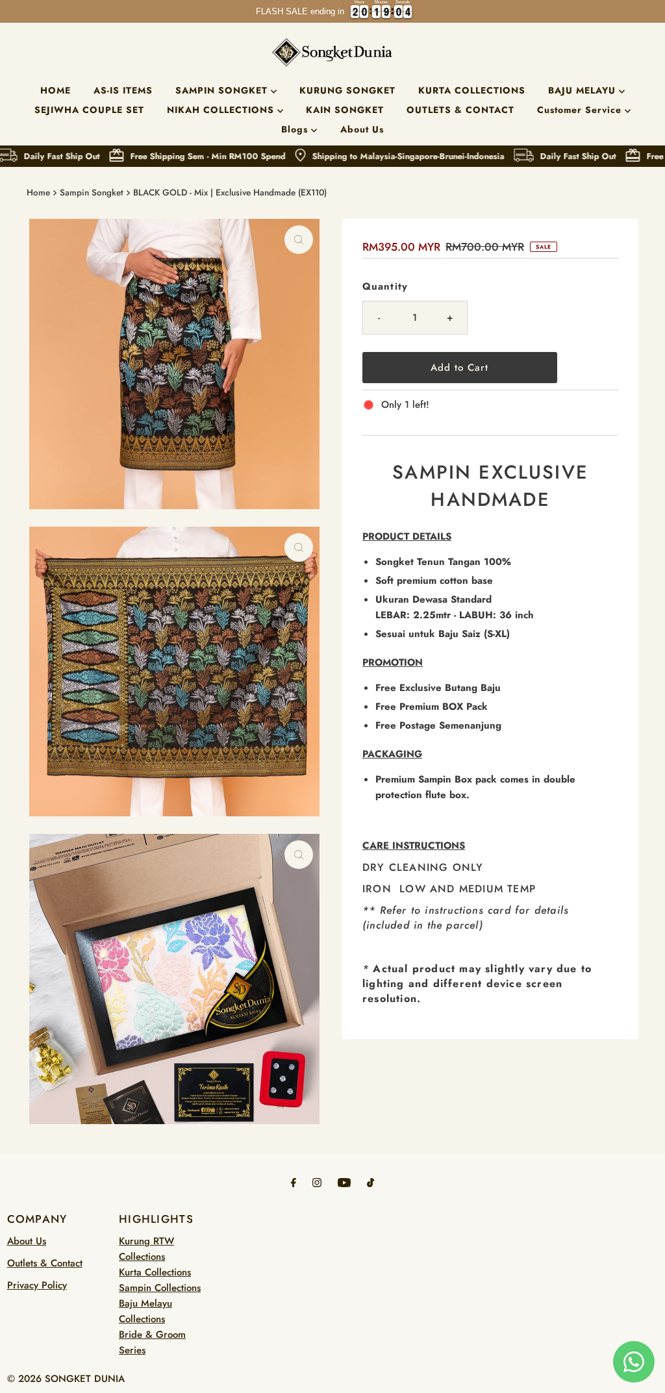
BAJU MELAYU (583, 90)
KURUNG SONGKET (347, 90)
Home (38, 192)
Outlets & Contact (44, 1263)
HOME (55, 90)
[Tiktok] (370, 1182)
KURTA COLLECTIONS (471, 90)
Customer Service (581, 109)
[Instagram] (316, 1182)
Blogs (296, 129)
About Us (362, 129)
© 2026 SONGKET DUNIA (66, 1379)
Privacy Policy (37, 1285)
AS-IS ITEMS (123, 90)
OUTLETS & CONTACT (460, 109)
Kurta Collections (155, 1272)
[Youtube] (344, 1182)
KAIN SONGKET (345, 109)
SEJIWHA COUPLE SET (89, 109)
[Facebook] (293, 1182)
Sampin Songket (91, 192)
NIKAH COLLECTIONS (222, 109)
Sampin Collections (160, 1288)
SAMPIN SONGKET (223, 90)
